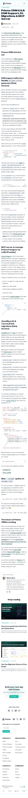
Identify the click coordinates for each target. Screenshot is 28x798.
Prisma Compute (7, 747)
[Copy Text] (25, 150)
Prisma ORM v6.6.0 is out (11, 53)
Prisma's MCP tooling (13, 552)
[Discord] (13, 719)
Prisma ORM (17, 549)
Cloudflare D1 (5, 333)
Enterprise (5, 777)
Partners (4, 774)
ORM (3, 741)
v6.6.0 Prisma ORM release (12, 33)
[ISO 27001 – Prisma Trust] (17, 791)
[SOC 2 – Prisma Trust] (24, 791)
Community (5, 769)
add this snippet (14, 296)
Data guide (18, 750)
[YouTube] (20, 719)
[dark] (22, 787)
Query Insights (6, 752)
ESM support (17, 67)
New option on (12, 479)
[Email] (14, 727)
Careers (17, 774)
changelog (4, 539)
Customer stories (20, 747)
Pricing (4, 755)
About (17, 769)
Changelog (5, 758)
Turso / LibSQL (6, 472)
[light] (20, 787)
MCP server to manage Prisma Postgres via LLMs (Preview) (12, 249)
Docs (16, 741)
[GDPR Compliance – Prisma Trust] (3, 791)
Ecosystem (18, 744)
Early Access (8, 352)
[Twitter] (17, 719)
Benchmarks (19, 752)
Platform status (6, 761)
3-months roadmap (15, 533)
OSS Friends (6, 780)
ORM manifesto (18, 59)
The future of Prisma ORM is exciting (11, 520)
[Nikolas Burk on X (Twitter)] (7, 592)
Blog (16, 772)
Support (4, 772)
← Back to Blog (5, 7)
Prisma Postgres (6, 256)
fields (20, 163)
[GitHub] (24, 719)
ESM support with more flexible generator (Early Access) (12, 82)
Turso (13, 333)
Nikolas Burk (7, 23)
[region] (14, 154)
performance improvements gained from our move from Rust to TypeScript (13, 542)
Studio (4, 750)
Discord (19, 560)
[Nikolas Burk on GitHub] (9, 592)
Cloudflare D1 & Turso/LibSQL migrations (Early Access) (9, 325)
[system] (24, 787)
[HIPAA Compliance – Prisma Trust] (9, 791)
